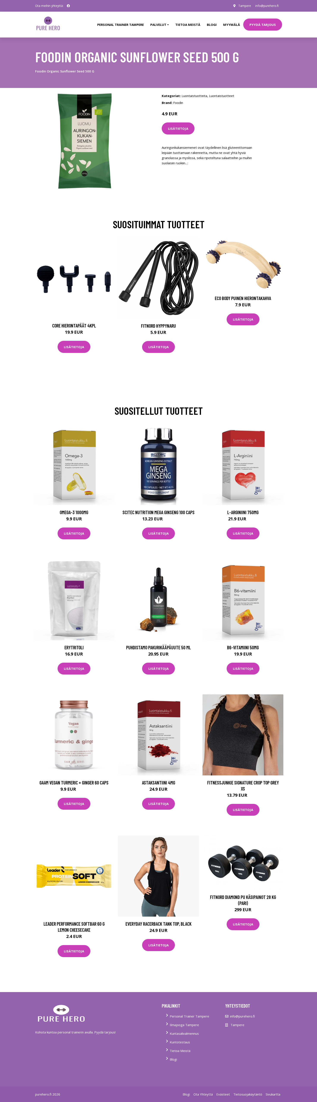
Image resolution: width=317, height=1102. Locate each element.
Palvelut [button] (158, 24)
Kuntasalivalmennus (184, 1033)
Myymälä (231, 24)
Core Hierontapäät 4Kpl (74, 325)
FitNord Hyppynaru (158, 326)
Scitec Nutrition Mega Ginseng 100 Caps (158, 512)
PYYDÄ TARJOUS (263, 24)
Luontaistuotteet (221, 96)
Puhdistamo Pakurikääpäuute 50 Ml (158, 647)
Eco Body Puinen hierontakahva (243, 298)
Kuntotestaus (180, 1042)
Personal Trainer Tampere (189, 1016)
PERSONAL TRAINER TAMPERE (120, 24)
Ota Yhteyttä (203, 1094)
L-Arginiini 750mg (243, 512)
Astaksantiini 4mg (158, 782)
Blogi (212, 24)
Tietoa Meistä (180, 1051)
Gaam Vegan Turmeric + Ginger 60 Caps (73, 782)
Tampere (244, 6)
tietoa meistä (187, 24)
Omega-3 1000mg (74, 512)
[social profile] (68, 6)
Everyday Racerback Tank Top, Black (158, 924)
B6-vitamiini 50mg (243, 647)
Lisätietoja (178, 128)
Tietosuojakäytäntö (247, 1094)
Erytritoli (74, 647)
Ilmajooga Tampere (184, 1025)
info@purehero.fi (267, 6)
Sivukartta (273, 1094)
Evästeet (223, 1094)
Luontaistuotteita (194, 96)
